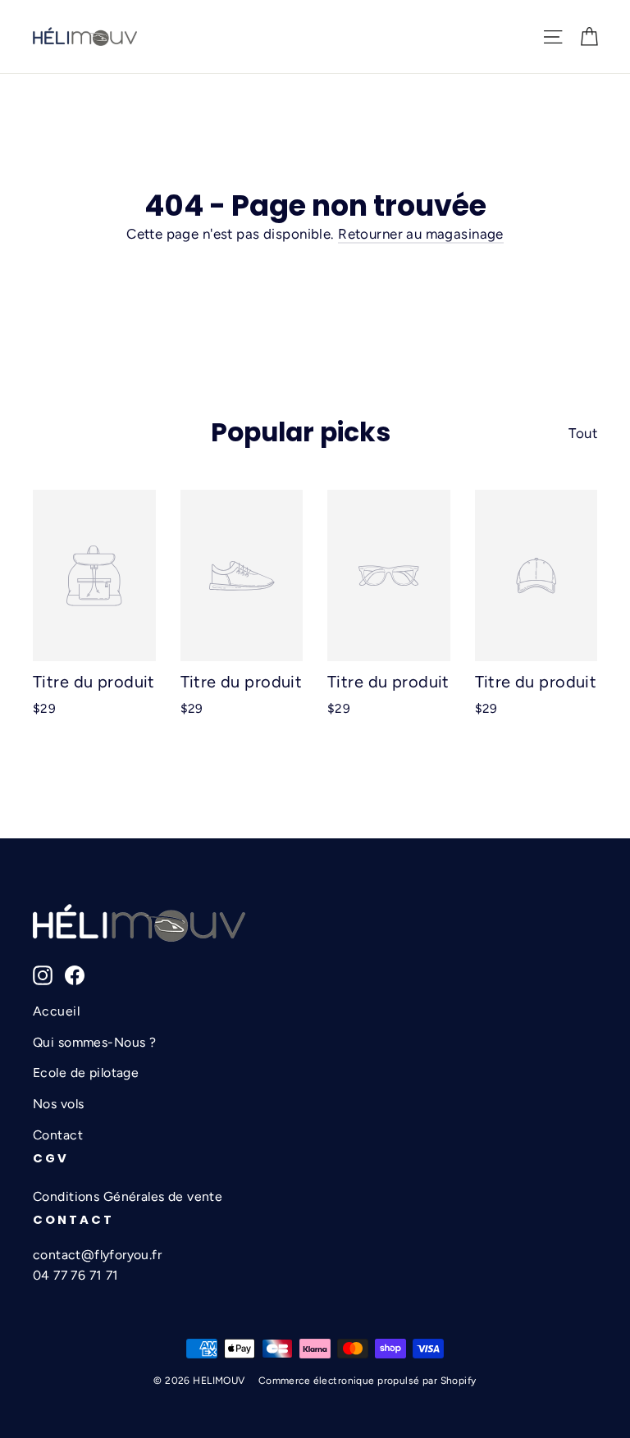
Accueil (56, 1011)
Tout (582, 433)
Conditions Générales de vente (127, 1196)
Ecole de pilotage (86, 1072)
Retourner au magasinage (421, 234)
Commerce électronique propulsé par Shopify (367, 1380)
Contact (58, 1135)
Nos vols (58, 1104)
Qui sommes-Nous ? (94, 1042)
